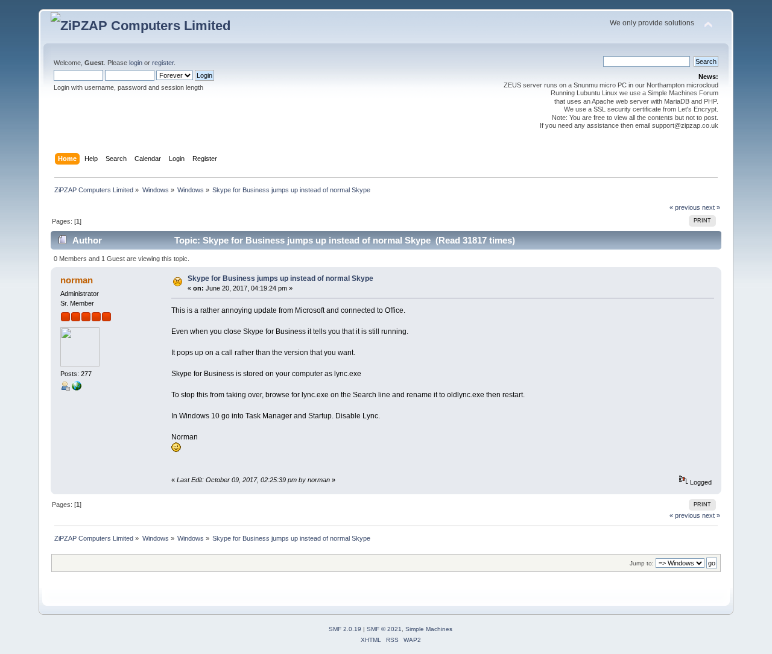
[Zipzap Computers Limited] (76, 388)
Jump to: (642, 563)
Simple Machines (428, 629)
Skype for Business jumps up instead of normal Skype (280, 278)
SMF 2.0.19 (345, 629)
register (163, 62)
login (135, 62)
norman (76, 280)
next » (711, 207)
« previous (684, 207)
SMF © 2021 (384, 629)
